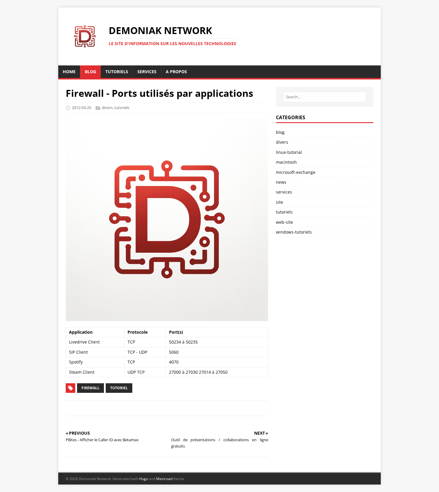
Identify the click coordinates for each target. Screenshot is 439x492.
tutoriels (121, 107)
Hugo (143, 478)
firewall (90, 387)
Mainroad (164, 478)
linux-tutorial (289, 152)
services (284, 192)
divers (107, 107)
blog (280, 132)
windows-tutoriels (294, 232)
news (281, 182)
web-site (284, 222)
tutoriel (119, 387)
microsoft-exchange (295, 172)
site (279, 202)
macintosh (286, 162)
